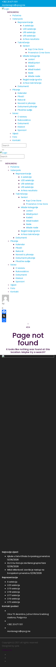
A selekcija (28, 25)
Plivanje (16, 89)
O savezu (22, 116)
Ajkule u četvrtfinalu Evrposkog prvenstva (28, 556)
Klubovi (21, 126)
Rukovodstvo (24, 120)
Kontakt (16, 140)
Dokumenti (23, 86)
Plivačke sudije (25, 109)
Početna (16, 15)
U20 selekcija (29, 28)
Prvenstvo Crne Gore (39, 52)
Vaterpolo (17, 18)
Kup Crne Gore (35, 49)
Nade (30, 72)
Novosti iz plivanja (26, 103)
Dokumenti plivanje (27, 106)
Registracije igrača (32, 79)
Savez (15, 113)
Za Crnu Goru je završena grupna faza (26, 563)
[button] (13, 12)
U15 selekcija (13, 602)
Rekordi (21, 99)
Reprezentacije (25, 22)
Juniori (31, 59)
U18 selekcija (29, 32)
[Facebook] (28, 312)
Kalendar (22, 93)
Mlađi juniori (34, 62)
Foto (14, 136)
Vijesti (15, 133)
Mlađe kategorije (31, 55)
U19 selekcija (13, 588)
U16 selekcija (29, 35)
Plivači (21, 96)
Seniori (26, 45)
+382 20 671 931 (15, 624)
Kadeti (31, 66)
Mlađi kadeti (34, 69)
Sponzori (22, 130)
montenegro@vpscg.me (18, 631)
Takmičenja (23, 42)
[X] (28, 316)
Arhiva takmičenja (32, 82)
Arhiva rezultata (31, 39)
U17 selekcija (13, 595)
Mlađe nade (34, 76)
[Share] (28, 320)
